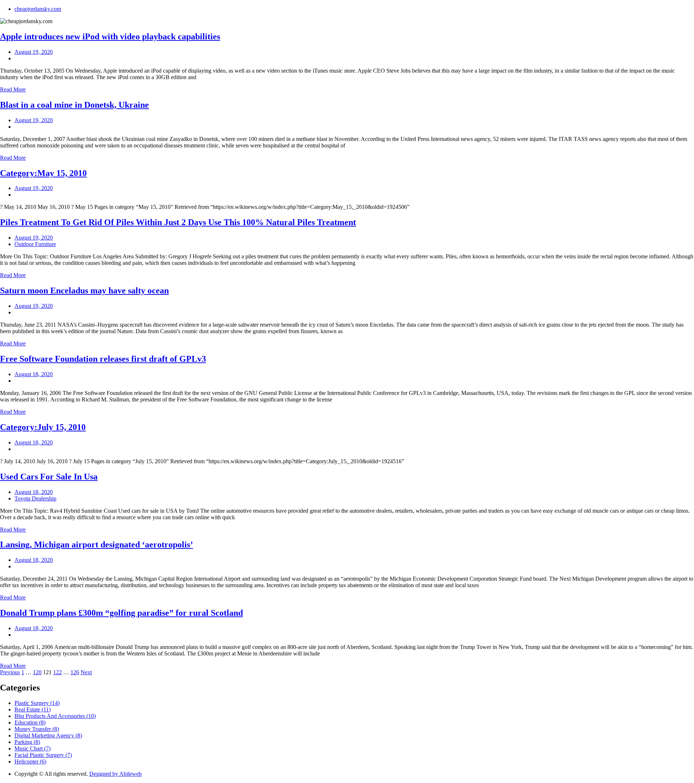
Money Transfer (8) (36, 729)
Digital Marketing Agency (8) (48, 735)
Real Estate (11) (32, 709)
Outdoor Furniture (35, 244)
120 (37, 672)
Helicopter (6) (30, 761)
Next (86, 672)
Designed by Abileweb (115, 774)
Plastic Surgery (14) (37, 703)
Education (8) (30, 722)
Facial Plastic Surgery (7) (43, 755)
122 (57, 672)
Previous (10, 672)
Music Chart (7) (32, 748)
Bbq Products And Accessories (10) (55, 716)
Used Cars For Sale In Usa (49, 476)
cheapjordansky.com (37, 9)
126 (74, 672)
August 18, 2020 (33, 374)
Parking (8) (27, 742)
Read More (13, 89)
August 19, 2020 (33, 52)
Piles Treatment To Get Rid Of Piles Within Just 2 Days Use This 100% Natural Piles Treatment (178, 222)
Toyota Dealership (35, 498)
